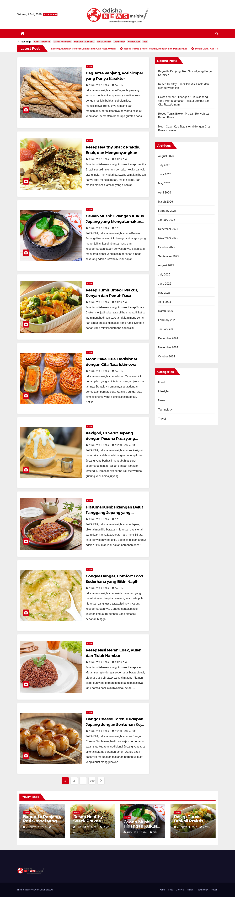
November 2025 (168, 238)
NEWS (190, 889)
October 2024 (166, 356)
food (145, 42)
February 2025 (167, 320)
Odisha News (46, 889)
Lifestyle (163, 391)
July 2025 (164, 274)
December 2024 (168, 338)
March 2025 (165, 310)
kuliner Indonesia (42, 42)
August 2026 (166, 156)
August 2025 (166, 265)
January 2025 (166, 329)
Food (89, 66)
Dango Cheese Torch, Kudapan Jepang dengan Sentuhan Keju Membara (115, 724)
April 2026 (164, 192)
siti (117, 228)
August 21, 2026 (99, 302)
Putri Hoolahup (125, 445)
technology (119, 42)
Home (162, 889)
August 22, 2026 (99, 85)
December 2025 (168, 229)
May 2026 (164, 183)
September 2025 (168, 256)
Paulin (119, 85)
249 (92, 780)
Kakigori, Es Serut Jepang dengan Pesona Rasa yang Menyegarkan (110, 438)
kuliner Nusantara (62, 42)
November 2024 (168, 347)
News (161, 400)
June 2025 (164, 283)
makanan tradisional (84, 42)
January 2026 (166, 219)
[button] (216, 33)
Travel (162, 418)
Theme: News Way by (28, 889)
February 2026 (167, 210)
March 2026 (165, 201)
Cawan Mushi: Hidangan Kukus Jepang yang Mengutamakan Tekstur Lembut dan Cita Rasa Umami (184, 101)
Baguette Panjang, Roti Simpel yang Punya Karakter (42, 821)
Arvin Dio (121, 159)
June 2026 (164, 174)
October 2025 (166, 247)
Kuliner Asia (134, 42)
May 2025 (164, 292)
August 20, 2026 (99, 588)
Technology (165, 409)
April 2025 (164, 301)
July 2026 (164, 165)
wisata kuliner (104, 42)
